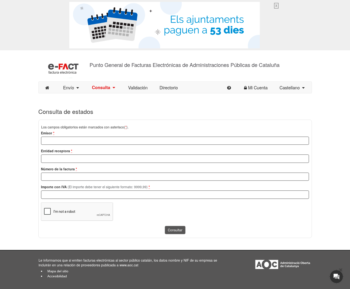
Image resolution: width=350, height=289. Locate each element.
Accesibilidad (57, 276)
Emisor (47, 133)
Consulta (102, 87)
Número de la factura (59, 169)
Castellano (291, 87)
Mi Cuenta (258, 87)
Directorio (169, 87)
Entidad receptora (56, 150)
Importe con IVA (95, 186)
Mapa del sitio (57, 271)
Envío (69, 87)
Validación (138, 87)
